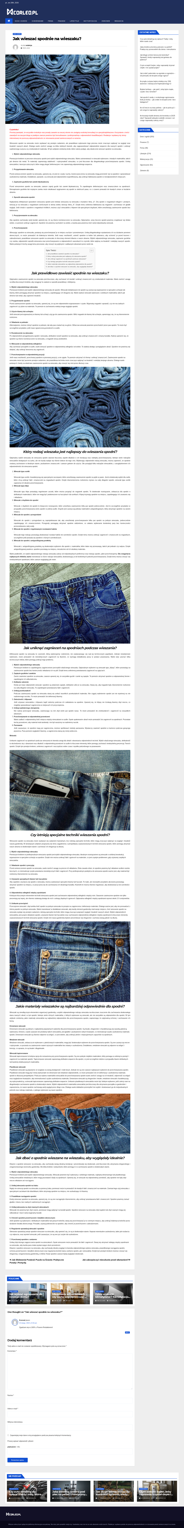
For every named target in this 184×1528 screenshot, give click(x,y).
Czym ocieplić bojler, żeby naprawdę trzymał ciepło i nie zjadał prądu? (155, 1494)
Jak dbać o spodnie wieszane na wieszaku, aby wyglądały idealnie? (70, 266)
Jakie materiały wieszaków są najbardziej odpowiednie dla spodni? (69, 264)
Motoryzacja (90, 21)
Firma (50, 21)
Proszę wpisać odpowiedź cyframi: (20, 1441)
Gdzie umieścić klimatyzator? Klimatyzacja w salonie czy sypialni (111, 1297)
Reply (127, 1332)
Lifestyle (74, 21)
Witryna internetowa (14, 1422)
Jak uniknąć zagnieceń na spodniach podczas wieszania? (66, 259)
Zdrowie (106, 21)
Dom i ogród (21, 21)
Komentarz (12, 1351)
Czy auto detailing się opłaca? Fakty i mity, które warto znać (25, 1494)
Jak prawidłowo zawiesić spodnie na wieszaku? (63, 254)
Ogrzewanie (37, 21)
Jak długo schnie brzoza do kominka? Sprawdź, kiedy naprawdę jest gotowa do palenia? (156, 57)
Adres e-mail (12, 1409)
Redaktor (69, 1300)
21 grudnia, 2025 (61, 1498)
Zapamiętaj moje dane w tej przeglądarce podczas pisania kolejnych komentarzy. (40, 1435)
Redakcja (119, 21)
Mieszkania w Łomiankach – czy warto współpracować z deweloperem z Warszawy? (69, 1297)
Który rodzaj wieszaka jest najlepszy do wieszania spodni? (67, 256)
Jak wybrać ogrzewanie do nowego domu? (25, 1295)
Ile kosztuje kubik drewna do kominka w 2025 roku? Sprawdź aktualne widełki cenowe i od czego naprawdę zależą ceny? (157, 118)
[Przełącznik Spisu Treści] (90, 250)
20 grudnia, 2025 (148, 1498)
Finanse (61, 21)
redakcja (29, 45)
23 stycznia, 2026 (18, 1498)
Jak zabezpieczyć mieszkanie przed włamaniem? (105, 1260)
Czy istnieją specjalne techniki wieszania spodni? (63, 261)
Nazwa (10, 1395)
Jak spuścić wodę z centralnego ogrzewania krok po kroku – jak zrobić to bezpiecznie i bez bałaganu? (158, 99)
